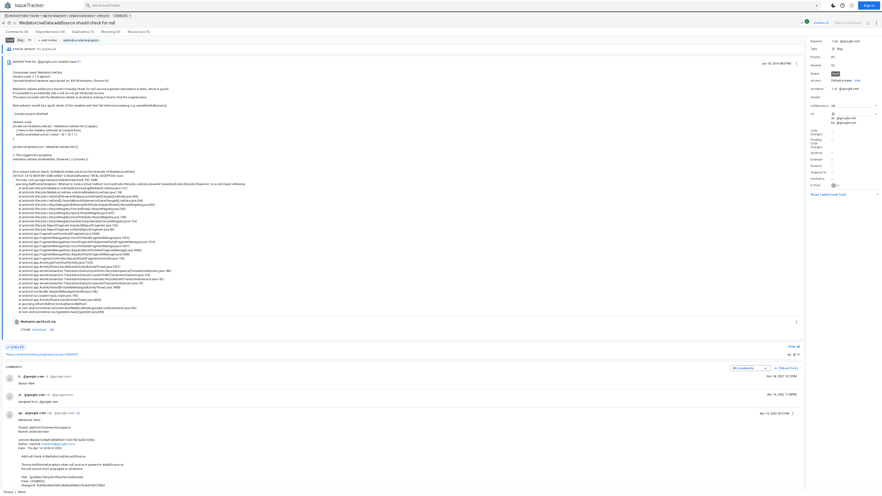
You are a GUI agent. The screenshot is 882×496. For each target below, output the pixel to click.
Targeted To (818, 172)
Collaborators (820, 105)
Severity (816, 65)
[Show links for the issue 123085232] (130, 15)
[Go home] (3, 23)
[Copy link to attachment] (52, 329)
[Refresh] (9, 23)
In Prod (815, 185)
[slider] (807, 262)
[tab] (17, 32)
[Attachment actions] (796, 321)
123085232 (120, 15)
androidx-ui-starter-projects (81, 40)
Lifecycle (103, 15)
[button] (844, 49)
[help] (842, 5)
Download (39, 329)
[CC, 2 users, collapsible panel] (854, 114)
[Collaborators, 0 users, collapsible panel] (854, 106)
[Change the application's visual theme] (833, 5)
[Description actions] (796, 63)
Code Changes (817, 132)
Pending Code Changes (817, 143)
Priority (815, 57)
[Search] (88, 5)
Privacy (8, 492)
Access (816, 80)
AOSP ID (816, 153)
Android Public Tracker (24, 15)
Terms (22, 492)
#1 (79, 61)
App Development (54, 15)
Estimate (817, 159)
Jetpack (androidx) (81, 15)
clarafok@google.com (58, 444)
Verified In (817, 178)
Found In (816, 166)
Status (815, 73)
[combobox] (453, 5)
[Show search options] (817, 5)
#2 (798, 354)
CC (812, 114)
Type (814, 49)
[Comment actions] (793, 413)
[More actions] (876, 23)
